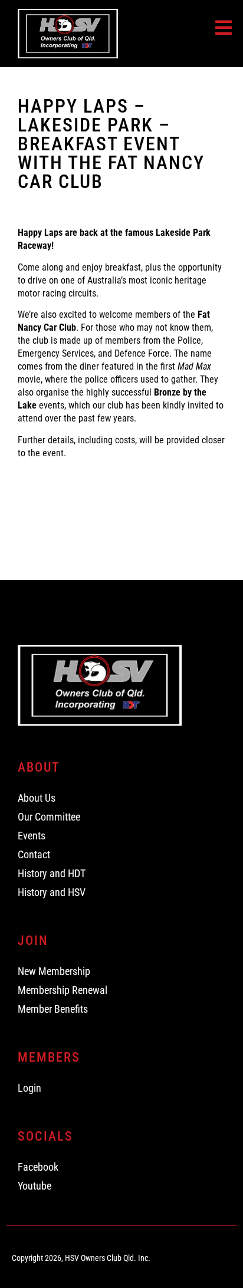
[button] (224, 27)
